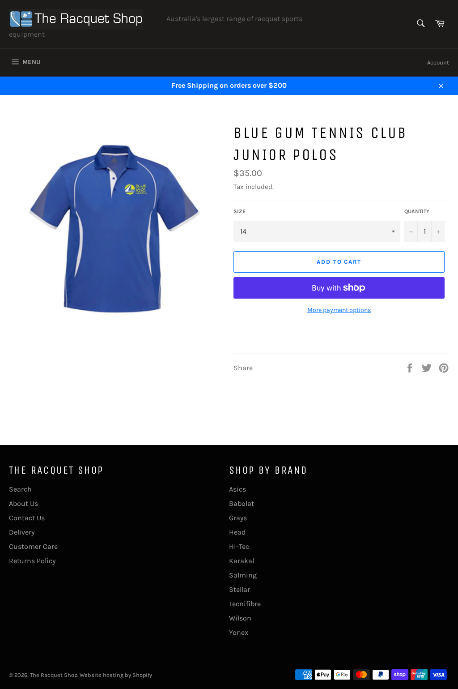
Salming (243, 575)
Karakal (241, 560)
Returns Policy (32, 560)
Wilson (240, 618)
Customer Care (33, 546)
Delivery (21, 532)
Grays (238, 518)
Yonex (238, 632)
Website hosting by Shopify (116, 675)
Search (20, 489)
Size (239, 211)
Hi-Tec (239, 546)
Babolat (241, 503)
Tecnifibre (245, 603)
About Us (23, 503)
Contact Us (27, 518)
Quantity (416, 211)
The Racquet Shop (53, 675)
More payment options (339, 310)
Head (237, 532)
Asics (237, 489)
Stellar (239, 589)
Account (438, 62)
